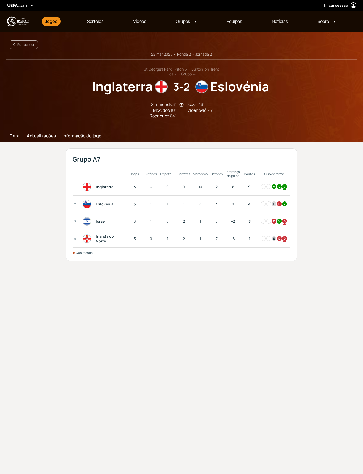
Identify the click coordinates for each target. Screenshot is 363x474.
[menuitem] (59, 21)
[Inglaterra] (88, 187)
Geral (15, 136)
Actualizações (41, 136)
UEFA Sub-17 (17, 21)
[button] (186, 21)
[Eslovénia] (88, 204)
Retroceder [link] (26, 44)
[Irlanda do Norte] (88, 238)
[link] (51, 21)
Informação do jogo (82, 136)
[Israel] (88, 221)
